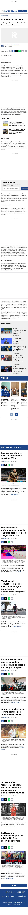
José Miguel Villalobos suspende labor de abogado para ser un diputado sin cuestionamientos (19, 359)
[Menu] (3, 11)
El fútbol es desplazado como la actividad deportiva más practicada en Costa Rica (17, 124)
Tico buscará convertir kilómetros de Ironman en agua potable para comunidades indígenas (13, 586)
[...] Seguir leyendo (13, 494)
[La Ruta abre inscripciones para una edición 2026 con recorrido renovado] (13, 857)
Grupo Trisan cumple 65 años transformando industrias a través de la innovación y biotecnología (17, 131)
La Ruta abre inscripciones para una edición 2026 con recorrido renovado (12, 837)
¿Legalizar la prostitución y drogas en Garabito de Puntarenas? (5, 402)
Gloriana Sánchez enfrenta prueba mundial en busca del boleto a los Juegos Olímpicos (13, 531)
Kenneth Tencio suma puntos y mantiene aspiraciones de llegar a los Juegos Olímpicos (13, 663)
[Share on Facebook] (13, 51)
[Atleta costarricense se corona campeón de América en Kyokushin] (13, 731)
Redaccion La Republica (13, 45)
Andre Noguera (6, 461)
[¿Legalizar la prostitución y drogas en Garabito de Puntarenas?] (5, 389)
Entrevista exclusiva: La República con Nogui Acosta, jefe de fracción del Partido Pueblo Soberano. (15, 404)
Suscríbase (22, 896)
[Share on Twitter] (16, 51)
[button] (22, 11)
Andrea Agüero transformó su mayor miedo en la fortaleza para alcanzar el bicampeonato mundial (12, 787)
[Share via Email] (22, 51)
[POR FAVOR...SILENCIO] (14, 35)
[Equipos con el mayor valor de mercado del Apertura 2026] (13, 475)
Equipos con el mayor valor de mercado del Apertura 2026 (11, 456)
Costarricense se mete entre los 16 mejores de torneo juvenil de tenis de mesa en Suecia (20, 369)
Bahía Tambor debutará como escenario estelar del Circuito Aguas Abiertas (19, 331)
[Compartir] (26, 51)
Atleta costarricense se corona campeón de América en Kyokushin (12, 712)
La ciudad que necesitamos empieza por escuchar (20, 340)
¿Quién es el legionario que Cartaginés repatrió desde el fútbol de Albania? (19, 349)
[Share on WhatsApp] (19, 51)
